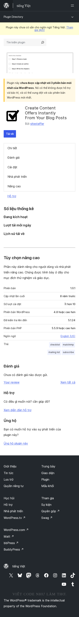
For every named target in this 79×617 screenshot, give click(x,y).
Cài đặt (12, 167)
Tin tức (8, 473)
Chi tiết (12, 148)
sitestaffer (37, 124)
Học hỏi (9, 498)
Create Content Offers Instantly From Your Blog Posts (46, 113)
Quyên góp (50, 511)
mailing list (54, 352)
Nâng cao (14, 186)
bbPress (11, 543)
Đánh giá (13, 157)
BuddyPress (14, 549)
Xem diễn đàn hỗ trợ (17, 410)
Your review (11, 382)
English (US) (68, 336)
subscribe (68, 352)
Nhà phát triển (17, 176)
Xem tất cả (67, 382)
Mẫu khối (47, 486)
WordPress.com (16, 530)
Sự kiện (46, 504)
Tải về (10, 133)
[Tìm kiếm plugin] (42, 42)
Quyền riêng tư (14, 486)
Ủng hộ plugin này (16, 443)
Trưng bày (48, 466)
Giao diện (47, 473)
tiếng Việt (18, 566)
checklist (55, 344)
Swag (47, 518)
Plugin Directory (13, 16)
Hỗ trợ (11, 196)
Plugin (45, 479)
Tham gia (47, 498)
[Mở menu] (73, 5)
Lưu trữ (8, 479)
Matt (9, 536)
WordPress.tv (15, 518)
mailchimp (68, 344)
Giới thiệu (10, 466)
